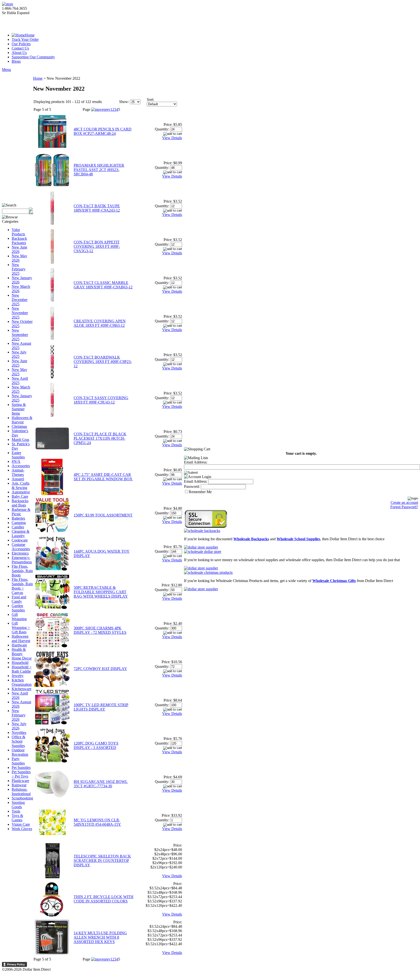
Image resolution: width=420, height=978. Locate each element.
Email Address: (195, 462)
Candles (18, 527)
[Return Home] (7, 4)
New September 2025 (20, 334)
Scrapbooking (22, 798)
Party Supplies (18, 761)
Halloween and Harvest (21, 638)
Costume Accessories (21, 546)
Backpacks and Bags (20, 503)
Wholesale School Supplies (298, 539)
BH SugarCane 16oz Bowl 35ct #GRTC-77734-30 (101, 784)
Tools (16, 811)
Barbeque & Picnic (21, 511)
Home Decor (22, 658)
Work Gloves (22, 829)
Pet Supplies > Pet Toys (21, 774)
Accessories (21, 466)
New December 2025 (19, 299)
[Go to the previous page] (100, 109)
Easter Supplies (18, 455)
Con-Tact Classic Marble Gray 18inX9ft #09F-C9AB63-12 (103, 285)
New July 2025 (19, 354)
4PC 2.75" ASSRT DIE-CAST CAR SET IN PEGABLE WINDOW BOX (103, 476)
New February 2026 (19, 715)
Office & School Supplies (18, 741)
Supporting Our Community (33, 57)
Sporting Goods (18, 804)
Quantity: (162, 129)
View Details (172, 138)
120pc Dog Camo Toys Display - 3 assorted (96, 745)
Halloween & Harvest (22, 420)
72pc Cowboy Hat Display (100, 669)
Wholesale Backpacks (251, 539)
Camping (19, 523)
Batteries (18, 518)
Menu (6, 70)
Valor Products (18, 232)
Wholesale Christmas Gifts (334, 581)
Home (30, 35)
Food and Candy (19, 599)
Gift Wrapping (19, 616)
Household (20, 663)
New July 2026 (19, 726)
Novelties (19, 732)
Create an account (404, 502)
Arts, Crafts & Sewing (20, 485)
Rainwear (19, 785)
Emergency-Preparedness (22, 560)
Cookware (20, 540)
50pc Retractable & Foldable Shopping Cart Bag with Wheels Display (101, 591)
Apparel (18, 479)
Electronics (20, 553)
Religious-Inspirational (21, 791)
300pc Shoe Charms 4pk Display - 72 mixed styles (100, 630)
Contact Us (20, 48)
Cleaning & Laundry (20, 533)
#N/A (16, 461)
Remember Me (200, 492)
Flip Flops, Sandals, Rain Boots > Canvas (22, 586)
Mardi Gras (20, 440)
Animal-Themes (18, 472)
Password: (192, 486)
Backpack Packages (19, 240)
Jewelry (18, 676)
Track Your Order (25, 39)
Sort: (150, 99)
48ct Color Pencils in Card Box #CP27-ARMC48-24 (102, 131)
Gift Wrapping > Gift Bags (21, 627)
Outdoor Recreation (20, 752)
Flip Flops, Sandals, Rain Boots (22, 570)
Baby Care (20, 496)
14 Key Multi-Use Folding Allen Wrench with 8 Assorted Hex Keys (100, 937)
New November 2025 (20, 312)
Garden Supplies (18, 608)
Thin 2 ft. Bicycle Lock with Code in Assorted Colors (103, 899)
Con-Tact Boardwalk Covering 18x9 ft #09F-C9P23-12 (103, 361)
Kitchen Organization (22, 682)
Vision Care (21, 824)
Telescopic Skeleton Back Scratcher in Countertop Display (102, 860)
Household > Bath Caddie (22, 669)
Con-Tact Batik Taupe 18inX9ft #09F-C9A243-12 (97, 208)
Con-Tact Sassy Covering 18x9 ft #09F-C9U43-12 (101, 400)
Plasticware (20, 781)
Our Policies (21, 44)
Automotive (21, 492)
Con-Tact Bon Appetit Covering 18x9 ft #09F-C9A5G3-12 (97, 246)
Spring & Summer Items (19, 409)
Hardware (19, 645)
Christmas (19, 426)
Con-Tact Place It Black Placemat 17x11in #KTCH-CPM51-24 (100, 438)
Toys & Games (17, 818)
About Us (19, 53)
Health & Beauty (19, 651)
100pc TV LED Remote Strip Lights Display (101, 707)
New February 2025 (19, 269)
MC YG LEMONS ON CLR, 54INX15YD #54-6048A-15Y (97, 822)
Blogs (16, 61)
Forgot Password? (404, 507)
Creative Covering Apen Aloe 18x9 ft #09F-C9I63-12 (100, 323)
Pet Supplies (21, 767)
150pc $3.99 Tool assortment (103, 515)
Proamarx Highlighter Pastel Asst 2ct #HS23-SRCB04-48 (99, 169)
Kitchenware (21, 689)
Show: (124, 102)
